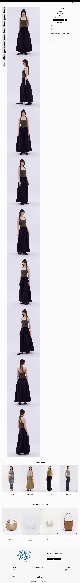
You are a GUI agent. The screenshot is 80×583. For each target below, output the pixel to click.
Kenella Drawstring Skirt (30, 494)
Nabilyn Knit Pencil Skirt (11, 494)
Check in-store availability (60, 22)
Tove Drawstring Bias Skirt (49, 494)
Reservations (40, 571)
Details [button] (52, 25)
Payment (40, 570)
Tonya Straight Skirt (68, 494)
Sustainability (13, 575)
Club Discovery (32, 0)
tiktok (66, 571)
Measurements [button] (53, 39)
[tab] (60, 25)
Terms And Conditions (40, 577)
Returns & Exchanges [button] (54, 41)
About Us (13, 569)
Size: (60, 15)
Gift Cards (13, 571)
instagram (66, 569)
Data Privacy (13, 576)
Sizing (40, 569)
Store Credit (40, 575)
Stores (13, 570)
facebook (66, 570)
